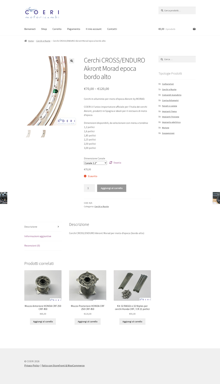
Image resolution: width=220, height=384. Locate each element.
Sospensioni (168, 133)
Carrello (57, 29)
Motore (165, 127)
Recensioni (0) (32, 245)
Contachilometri (170, 100)
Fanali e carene (169, 105)
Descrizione (30, 226)
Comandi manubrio (171, 94)
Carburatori (168, 83)
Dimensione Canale (94, 158)
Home (31, 40)
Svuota (117, 162)
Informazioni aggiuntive (37, 236)
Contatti (112, 29)
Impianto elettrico (171, 122)
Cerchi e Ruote (43, 40)
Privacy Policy (31, 365)
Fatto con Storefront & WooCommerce (63, 365)
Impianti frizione (170, 116)
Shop (44, 29)
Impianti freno (169, 111)
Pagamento (73, 29)
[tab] (43, 227)
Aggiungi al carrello (112, 188)
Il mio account (94, 29)
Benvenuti (30, 29)
